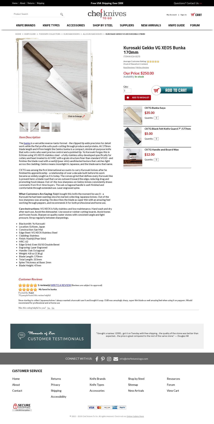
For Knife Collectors (49, 34)
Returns (31, 3)
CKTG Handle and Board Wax (162, 149)
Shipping (40, 3)
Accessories (76, 25)
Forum (171, 384)
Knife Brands (25, 25)
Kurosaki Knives (72, 34)
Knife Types (51, 25)
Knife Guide (176, 25)
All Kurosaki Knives (92, 34)
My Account (172, 14)
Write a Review (142, 67)
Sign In (183, 14)
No (53, 308)
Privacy (55, 384)
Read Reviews (129, 67)
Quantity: (149, 118)
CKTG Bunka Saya (155, 107)
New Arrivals (151, 25)
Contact (17, 390)
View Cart (173, 390)
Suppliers (127, 25)
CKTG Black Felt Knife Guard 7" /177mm (168, 128)
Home (15, 3)
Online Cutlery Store (135, 416)
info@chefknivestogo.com (134, 359)
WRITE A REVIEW (61, 285)
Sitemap (133, 384)
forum (195, 25)
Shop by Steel (103, 25)
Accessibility (58, 396)
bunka (27, 143)
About (22, 3)
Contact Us (194, 3)
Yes (48, 308)
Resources (173, 378)
